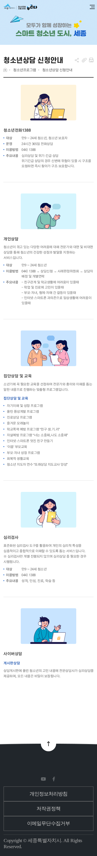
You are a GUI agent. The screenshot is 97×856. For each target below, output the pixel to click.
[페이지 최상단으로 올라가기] (48, 743)
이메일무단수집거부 (48, 823)
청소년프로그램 (24, 69)
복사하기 (84, 60)
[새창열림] (44, 779)
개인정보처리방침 (49, 794)
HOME (5, 70)
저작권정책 (48, 808)
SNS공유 (77, 60)
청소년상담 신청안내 (57, 69)
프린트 (91, 60)
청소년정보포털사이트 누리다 (20, 7)
